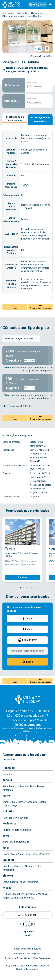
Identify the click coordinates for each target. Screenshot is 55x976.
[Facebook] (23, 924)
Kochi (23, 881)
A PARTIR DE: (32, 83)
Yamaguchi (8, 869)
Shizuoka (24, 842)
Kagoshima (18, 894)
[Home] (27, 699)
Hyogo (5, 854)
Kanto (6, 795)
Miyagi (40, 786)
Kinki (5, 847)
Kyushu (6, 887)
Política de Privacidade (17, 958)
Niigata (15, 829)
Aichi (5, 842)
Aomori (12, 786)
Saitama (42, 802)
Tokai (5, 835)
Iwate (33, 786)
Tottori (38, 866)
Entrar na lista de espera (40, 308)
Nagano (6, 829)
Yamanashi (25, 829)
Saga (31, 897)
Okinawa (23, 897)
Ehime (5, 881)
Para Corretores (41, 958)
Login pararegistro (27, 933)
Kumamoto (31, 894)
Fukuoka (6, 894)
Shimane (29, 866)
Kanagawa (31, 802)
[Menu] (50, 4)
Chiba (5, 802)
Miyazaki (43, 894)
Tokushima (32, 881)
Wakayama (44, 854)
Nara (20, 854)
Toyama (24, 817)
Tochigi (6, 805)
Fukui (5, 817)
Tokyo (14, 805)
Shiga (35, 854)
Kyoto (14, 854)
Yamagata (7, 789)
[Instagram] (31, 924)
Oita (15, 897)
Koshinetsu (9, 823)
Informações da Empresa (27, 948)
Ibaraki (21, 802)
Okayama (19, 866)
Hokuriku (8, 811)
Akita (5, 786)
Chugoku (8, 859)
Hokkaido (8, 767)
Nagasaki (7, 897)
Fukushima (23, 786)
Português (37, 4)
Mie (16, 842)
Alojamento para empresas (27, 953)
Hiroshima (7, 866)
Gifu (11, 842)
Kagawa (14, 881)
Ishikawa (14, 817)
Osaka (27, 854)
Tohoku (7, 779)
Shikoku (7, 875)
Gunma (13, 802)
